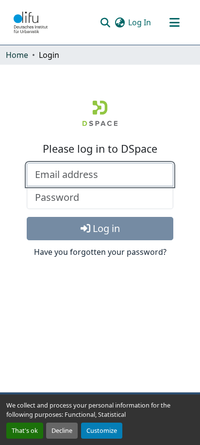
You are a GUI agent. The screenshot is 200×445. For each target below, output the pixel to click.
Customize (101, 430)
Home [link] (17, 55)
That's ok (25, 430)
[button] (30, 22)
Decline (61, 430)
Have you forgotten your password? (100, 252)
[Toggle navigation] (174, 22)
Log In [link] (139, 22)
